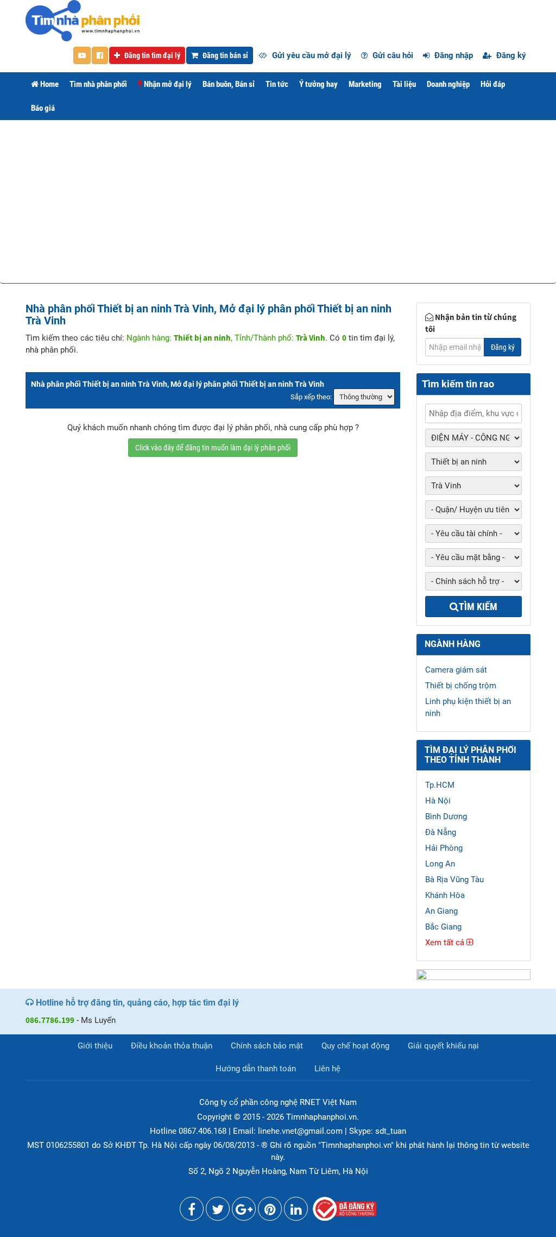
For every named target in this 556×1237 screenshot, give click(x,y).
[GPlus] (244, 1211)
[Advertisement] (278, 201)
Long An (440, 864)
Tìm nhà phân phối (98, 84)
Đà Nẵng (440, 832)
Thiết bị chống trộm (460, 685)
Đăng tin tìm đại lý (151, 55)
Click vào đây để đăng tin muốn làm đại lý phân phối (212, 447)
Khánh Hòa (445, 895)
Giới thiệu (95, 1046)
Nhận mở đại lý (167, 84)
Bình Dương (446, 816)
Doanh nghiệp (448, 84)
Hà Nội (438, 801)
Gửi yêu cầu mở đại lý (310, 55)
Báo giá (43, 108)
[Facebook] (192, 1211)
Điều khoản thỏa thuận (171, 1046)
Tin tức (277, 84)
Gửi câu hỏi (391, 55)
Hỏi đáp (493, 84)
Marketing (365, 84)
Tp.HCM (439, 785)
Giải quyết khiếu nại (443, 1046)
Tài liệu (404, 84)
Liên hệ (327, 1068)
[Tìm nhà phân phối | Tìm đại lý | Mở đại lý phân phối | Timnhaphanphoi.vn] (83, 20)
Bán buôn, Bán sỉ (229, 84)
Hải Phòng (444, 848)
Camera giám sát (456, 670)
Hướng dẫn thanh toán (256, 1068)
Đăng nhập (452, 55)
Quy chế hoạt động (355, 1046)
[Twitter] (218, 1211)
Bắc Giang (443, 927)
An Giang (441, 911)
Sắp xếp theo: (311, 397)
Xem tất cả (445, 942)
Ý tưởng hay (318, 84)
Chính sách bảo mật (267, 1046)
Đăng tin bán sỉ (224, 55)
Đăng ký (510, 55)
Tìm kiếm (478, 606)
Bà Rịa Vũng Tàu (454, 879)
